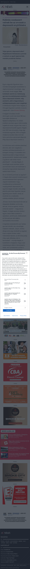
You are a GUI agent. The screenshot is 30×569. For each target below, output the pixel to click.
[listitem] (15, 280)
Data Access (15, 315)
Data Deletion (7, 315)
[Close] (27, 253)
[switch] (24, 283)
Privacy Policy (23, 315)
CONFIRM (9, 310)
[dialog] (15, 284)
